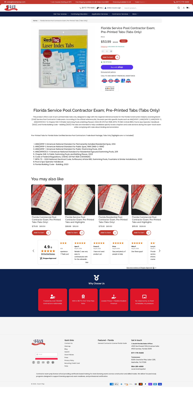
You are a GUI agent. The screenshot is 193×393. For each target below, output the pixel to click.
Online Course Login (114, 8)
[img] (48, 251)
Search (67, 352)
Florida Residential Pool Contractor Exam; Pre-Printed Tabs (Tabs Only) (113, 219)
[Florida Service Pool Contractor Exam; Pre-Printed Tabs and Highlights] (80, 200)
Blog (66, 349)
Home (35, 21)
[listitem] (52, 300)
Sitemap (67, 346)
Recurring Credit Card (72, 363)
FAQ (101, 8)
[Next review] (159, 251)
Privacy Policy (69, 360)
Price (103, 37)
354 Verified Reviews (48, 254)
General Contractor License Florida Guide (112, 343)
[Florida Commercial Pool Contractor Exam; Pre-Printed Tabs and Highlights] (146, 200)
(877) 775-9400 (88, 8)
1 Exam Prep (40, 384)
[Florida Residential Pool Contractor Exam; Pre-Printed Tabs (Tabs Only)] (113, 200)
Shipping (104, 46)
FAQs (66, 366)
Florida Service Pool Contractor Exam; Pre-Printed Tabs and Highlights (79, 219)
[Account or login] (184, 8)
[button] (188, 8)
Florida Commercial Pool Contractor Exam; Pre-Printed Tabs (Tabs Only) (46, 219)
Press (66, 357)
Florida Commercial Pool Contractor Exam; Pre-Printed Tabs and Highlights (146, 219)
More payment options (108, 72)
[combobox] (152, 8)
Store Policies (69, 355)
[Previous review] (33, 251)
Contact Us (68, 343)
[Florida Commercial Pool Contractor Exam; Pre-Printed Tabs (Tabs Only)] (46, 200)
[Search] (179, 8)
